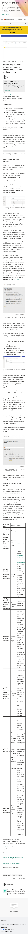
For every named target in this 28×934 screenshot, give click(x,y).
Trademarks (4, 927)
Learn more (16, 279)
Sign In (24, 19)
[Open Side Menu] (2, 19)
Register (20, 19)
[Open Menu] (26, 24)
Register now (5, 14)
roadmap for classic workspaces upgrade (14, 95)
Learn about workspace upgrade (11, 863)
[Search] (16, 20)
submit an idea (8, 847)
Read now (12, 32)
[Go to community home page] (9, 19)
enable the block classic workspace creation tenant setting (21, 558)
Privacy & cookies (14, 924)
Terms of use (23, 924)
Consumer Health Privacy (7, 931)
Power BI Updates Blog (7, 23)
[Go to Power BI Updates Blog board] (5, 891)
